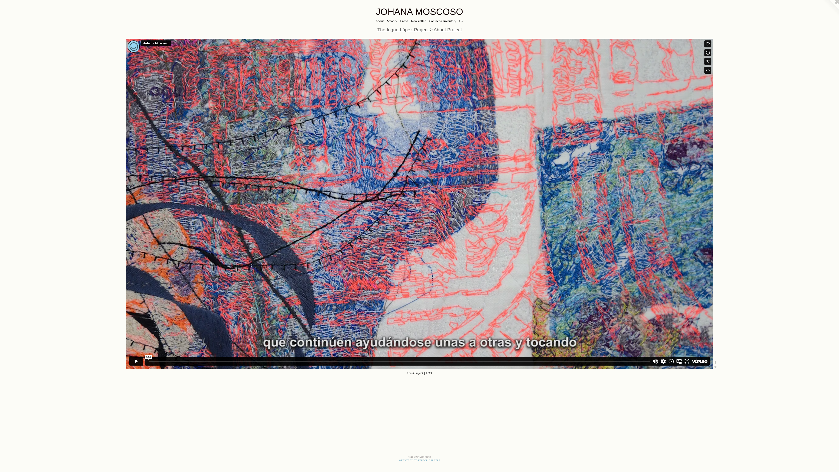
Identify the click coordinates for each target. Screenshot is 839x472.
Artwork (392, 21)
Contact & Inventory (442, 21)
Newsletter (418, 21)
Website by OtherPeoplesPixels (419, 460)
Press (404, 21)
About (380, 21)
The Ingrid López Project (403, 29)
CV (461, 21)
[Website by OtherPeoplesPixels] (830, 8)
